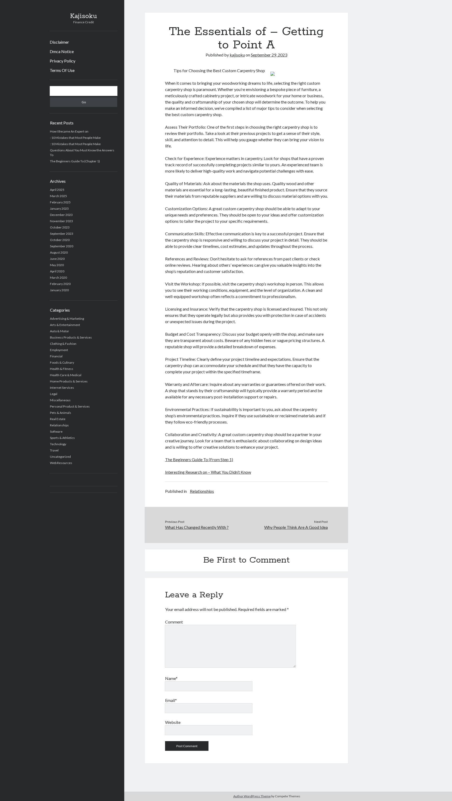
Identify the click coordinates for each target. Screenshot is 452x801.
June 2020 (57, 259)
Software (56, 431)
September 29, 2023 (269, 54)
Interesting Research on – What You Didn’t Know (208, 472)
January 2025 (59, 208)
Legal (53, 394)
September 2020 (61, 246)
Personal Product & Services (70, 406)
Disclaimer (59, 41)
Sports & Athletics (62, 438)
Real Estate (57, 419)
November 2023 (61, 221)
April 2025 (57, 190)
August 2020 (59, 252)
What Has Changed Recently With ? (197, 527)
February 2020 (60, 284)
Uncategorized (60, 457)
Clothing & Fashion (63, 344)
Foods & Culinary (62, 362)
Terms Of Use (62, 70)
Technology (58, 444)
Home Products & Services (69, 381)
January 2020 (59, 290)
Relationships (59, 425)
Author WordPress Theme (252, 796)
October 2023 (60, 227)
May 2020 (57, 265)
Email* (171, 700)
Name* (171, 678)
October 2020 (60, 240)
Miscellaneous (60, 400)
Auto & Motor (59, 331)
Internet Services (62, 388)
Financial (56, 356)
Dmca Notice (62, 51)
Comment (174, 621)
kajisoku (237, 54)
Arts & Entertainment (65, 325)
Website (172, 722)
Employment (59, 350)
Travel (54, 450)
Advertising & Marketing (67, 319)
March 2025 (58, 196)
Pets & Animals (60, 413)
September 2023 (61, 234)
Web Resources (61, 463)
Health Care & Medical (65, 375)
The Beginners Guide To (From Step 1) (199, 459)
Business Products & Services (71, 337)
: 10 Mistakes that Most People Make (75, 138)
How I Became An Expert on (69, 131)
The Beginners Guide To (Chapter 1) (75, 161)
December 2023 (61, 215)
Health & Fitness (61, 369)
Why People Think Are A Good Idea (296, 527)
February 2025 (60, 202)
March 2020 (58, 277)
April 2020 (57, 271)
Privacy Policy (62, 60)
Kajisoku (83, 16)
